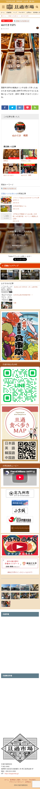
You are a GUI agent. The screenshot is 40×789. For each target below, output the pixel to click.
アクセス (25, 780)
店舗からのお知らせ (7, 20)
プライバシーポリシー (16, 782)
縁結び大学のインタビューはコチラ (20, 572)
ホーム (3, 12)
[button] (3, 274)
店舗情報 (8, 12)
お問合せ (29, 12)
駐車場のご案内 (15, 780)
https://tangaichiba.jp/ (12, 773)
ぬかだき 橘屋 (20, 135)
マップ (15, 12)
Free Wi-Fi (22, 12)
